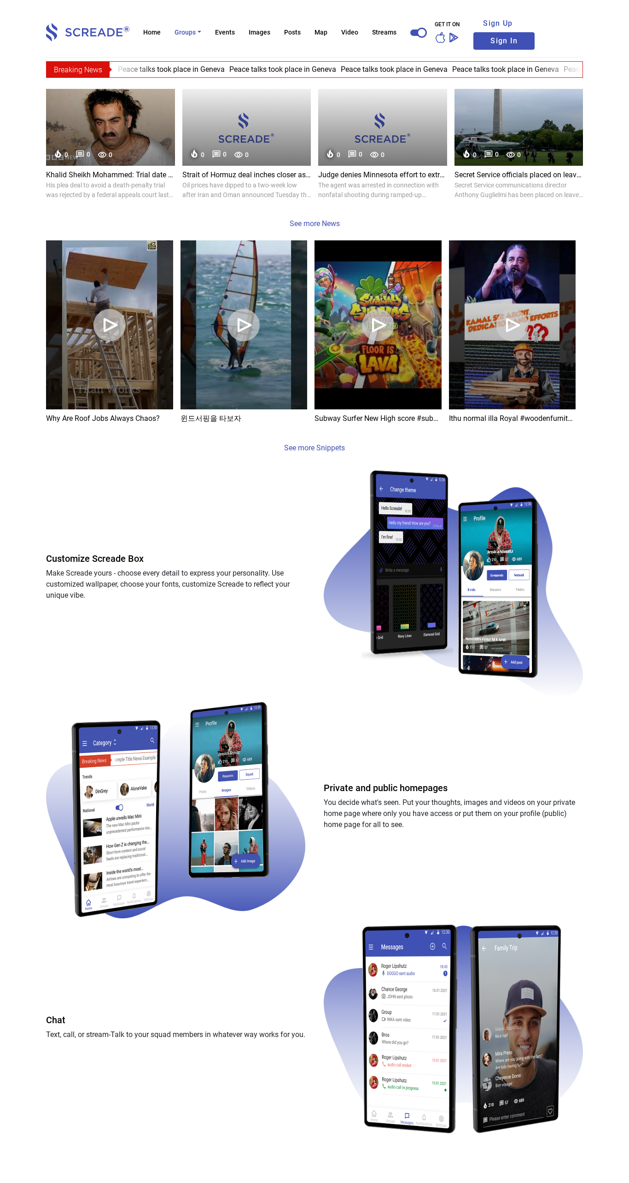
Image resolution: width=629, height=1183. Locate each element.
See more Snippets (314, 447)
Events (225, 32)
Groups (185, 32)
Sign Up (498, 23)
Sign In (504, 40)
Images (259, 32)
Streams (384, 32)
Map (320, 32)
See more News (315, 223)
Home (152, 32)
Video (349, 32)
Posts (292, 32)
